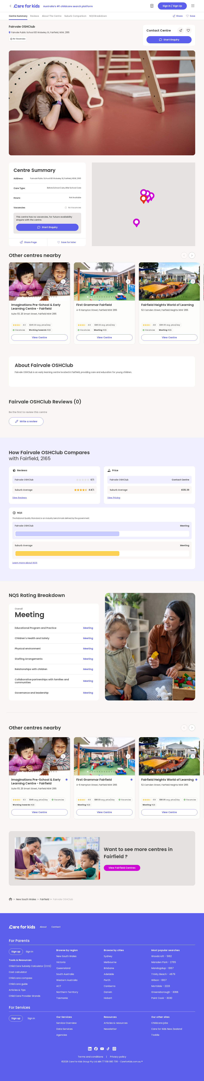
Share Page (30, 242)
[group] (39, 281)
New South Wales (26, 899)
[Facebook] (96, 1049)
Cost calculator (18, 972)
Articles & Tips (17, 990)
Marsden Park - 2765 (163, 962)
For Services (19, 1007)
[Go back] (10, 6)
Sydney (108, 956)
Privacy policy (118, 1056)
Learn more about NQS (24, 562)
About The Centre (51, 15)
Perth (107, 980)
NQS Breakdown (98, 15)
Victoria (60, 962)
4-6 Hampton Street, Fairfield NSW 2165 (96, 310)
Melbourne (110, 962)
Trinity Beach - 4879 (163, 974)
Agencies (61, 1035)
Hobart (108, 998)
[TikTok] (108, 1049)
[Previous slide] (15, 281)
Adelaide (109, 974)
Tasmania (62, 998)
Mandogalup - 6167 (162, 968)
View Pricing (113, 497)
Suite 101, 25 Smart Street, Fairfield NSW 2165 (33, 313)
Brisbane (109, 968)
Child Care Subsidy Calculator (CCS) (30, 966)
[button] (22, 297)
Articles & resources (116, 1023)
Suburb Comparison (75, 15)
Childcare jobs (159, 1023)
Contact (55, 926)
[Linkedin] (90, 1049)
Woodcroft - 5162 (161, 956)
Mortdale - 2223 (160, 986)
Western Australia (66, 980)
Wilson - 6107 (159, 980)
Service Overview (66, 1023)
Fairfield (44, 899)
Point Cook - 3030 (161, 998)
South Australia (65, 974)
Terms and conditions (90, 1056)
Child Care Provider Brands (24, 996)
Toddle (155, 1035)
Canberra (109, 986)
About (43, 926)
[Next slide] (192, 255)
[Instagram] (114, 1049)
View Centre (39, 337)
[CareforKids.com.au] (22, 927)
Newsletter (110, 1029)
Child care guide (18, 984)
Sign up (15, 951)
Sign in (29, 951)
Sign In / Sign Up (172, 6)
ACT (58, 986)
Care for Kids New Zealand (166, 1029)
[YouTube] (102, 1049)
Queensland (63, 968)
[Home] (10, 899)
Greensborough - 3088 (164, 992)
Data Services (64, 1029)
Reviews (34, 15)
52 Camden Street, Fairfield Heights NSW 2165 (164, 310)
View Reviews (19, 497)
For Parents (19, 940)
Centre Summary (18, 15)
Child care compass (20, 978)
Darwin (108, 992)
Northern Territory (67, 992)
